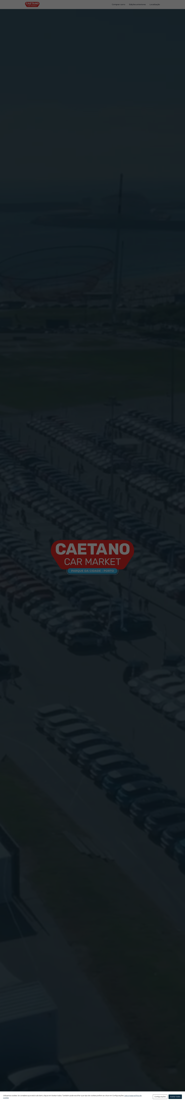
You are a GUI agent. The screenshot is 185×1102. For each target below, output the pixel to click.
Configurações (160, 1097)
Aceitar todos (175, 1097)
